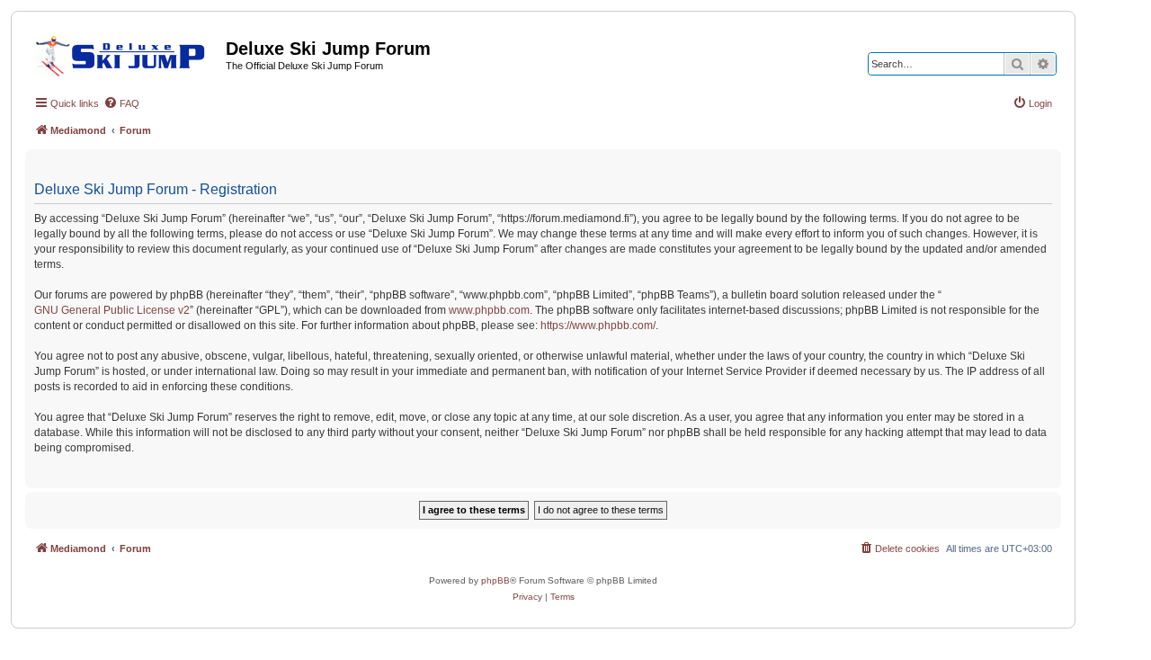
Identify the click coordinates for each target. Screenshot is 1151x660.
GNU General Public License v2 (112, 310)
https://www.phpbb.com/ (598, 325)
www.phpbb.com (489, 310)
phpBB (495, 580)
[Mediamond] (125, 53)
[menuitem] (121, 103)
